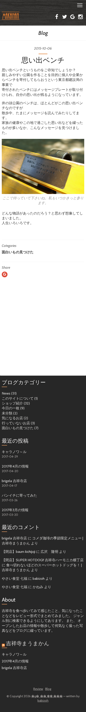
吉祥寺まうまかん (27, 643)
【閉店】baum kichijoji (18, 552)
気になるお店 (12, 418)
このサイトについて (18, 398)
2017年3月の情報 (15, 510)
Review (38, 689)
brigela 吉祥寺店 (14, 481)
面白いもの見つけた (18, 252)
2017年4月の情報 (15, 466)
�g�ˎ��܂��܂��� (47, 696)
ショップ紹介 (12, 403)
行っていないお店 (16, 423)
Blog (43, 33)
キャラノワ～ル (14, 452)
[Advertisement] (43, 331)
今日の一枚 (10, 408)
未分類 (7, 413)
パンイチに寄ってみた (19, 495)
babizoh (43, 701)
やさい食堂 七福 (14, 578)
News (6, 393)
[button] (43, 5)
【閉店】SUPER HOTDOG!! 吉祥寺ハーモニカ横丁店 (43, 560)
